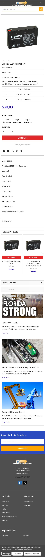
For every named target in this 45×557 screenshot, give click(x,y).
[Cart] (42, 3)
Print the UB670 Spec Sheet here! (15, 166)
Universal (5, 536)
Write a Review (7, 67)
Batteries (27, 505)
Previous (3, 254)
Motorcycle (6, 513)
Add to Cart (11, 257)
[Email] (8, 151)
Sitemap (5, 520)
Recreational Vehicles (9, 516)
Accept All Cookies (32, 553)
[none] (22, 36)
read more (5, 333)
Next (42, 254)
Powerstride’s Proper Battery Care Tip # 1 (20, 367)
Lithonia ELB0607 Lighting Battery (11, 262)
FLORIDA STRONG (10, 322)
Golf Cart (5, 505)
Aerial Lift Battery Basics (13, 412)
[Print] (13, 151)
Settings (6, 553)
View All (26, 536)
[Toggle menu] (3, 3)
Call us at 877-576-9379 (22, 477)
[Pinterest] (21, 151)
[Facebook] (4, 151)
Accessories (28, 501)
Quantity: (6, 127)
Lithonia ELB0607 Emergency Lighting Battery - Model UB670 (33, 263)
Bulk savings (7, 115)
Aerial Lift (5, 501)
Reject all (17, 553)
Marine (4, 509)
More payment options (22, 145)
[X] (17, 151)
